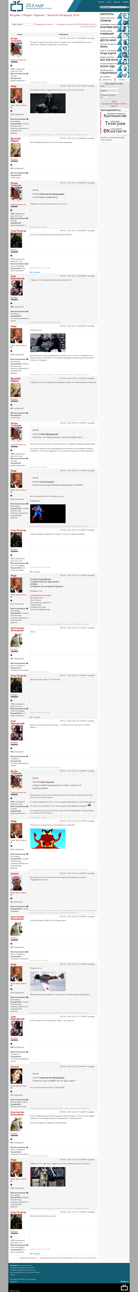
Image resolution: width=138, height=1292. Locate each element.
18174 (63, 821)
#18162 (36, 481)
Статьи (101, 2)
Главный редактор (18, 60)
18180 (63, 1112)
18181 (63, 1159)
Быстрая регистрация (110, 103)
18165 (63, 378)
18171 (63, 675)
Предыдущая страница (44, 24)
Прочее (117, 2)
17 (95, 27)
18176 (63, 916)
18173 (63, 771)
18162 (63, 230)
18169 (63, 575)
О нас (108, 2)
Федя (13, 86)
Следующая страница (64, 24)
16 (92, 27)
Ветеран (14, 159)
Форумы (15, 15)
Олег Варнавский (17, 277)
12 (82, 27)
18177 (63, 964)
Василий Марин (16, 139)
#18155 (36, 194)
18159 (63, 86)
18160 (63, 138)
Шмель (15, 873)
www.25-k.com (16, 71)
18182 (63, 1212)
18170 (63, 628)
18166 (63, 423)
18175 (63, 873)
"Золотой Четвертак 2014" (63, 15)
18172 (63, 721)
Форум (125, 2)
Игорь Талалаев (16, 39)
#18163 (36, 434)
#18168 (36, 782)
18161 (63, 183)
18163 (63, 276)
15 (88, 27)
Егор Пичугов (18, 230)
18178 (63, 1016)
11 (95, 24)
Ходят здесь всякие (18, 105)
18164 (63, 326)
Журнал (39, 15)
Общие (27, 15)
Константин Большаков (17, 629)
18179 (63, 1066)
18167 (63, 470)
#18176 (36, 1077)
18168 (63, 530)
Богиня (15, 1066)
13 (85, 27)
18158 (63, 38)
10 (91, 24)
